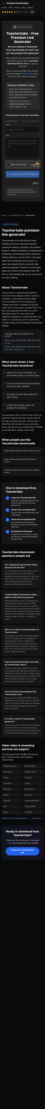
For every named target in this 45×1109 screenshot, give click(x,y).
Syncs (5, 812)
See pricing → (37, 818)
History (30, 8)
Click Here (27, 74)
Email (7, 125)
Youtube (28, 778)
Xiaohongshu (30, 766)
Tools (10, 8)
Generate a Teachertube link (22, 851)
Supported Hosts (15, 215)
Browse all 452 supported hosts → (16, 818)
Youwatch (7, 783)
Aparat (6, 795)
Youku (5, 778)
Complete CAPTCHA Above (24, 174)
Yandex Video (30, 772)
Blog (24, 8)
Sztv (5, 806)
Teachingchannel (32, 801)
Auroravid (28, 795)
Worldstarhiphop (10, 766)
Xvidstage (7, 772)
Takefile (6, 801)
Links (7, 135)
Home (4, 8)
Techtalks (29, 812)
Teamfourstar (30, 806)
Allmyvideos (29, 789)
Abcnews (7, 789)
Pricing (17, 8)
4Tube (27, 783)
